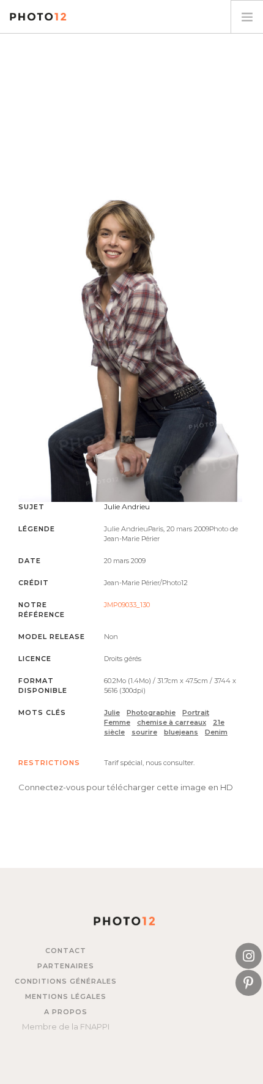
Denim (216, 732)
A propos (65, 1011)
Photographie (151, 712)
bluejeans (181, 732)
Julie (112, 712)
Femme (117, 722)
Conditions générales (66, 981)
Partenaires (65, 966)
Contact (65, 950)
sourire (144, 732)
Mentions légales (65, 996)
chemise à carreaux (171, 722)
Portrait (195, 712)
